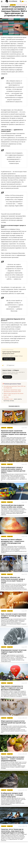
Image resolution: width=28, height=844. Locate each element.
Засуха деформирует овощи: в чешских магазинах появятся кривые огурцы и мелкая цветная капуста (13, 470)
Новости (3, 427)
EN (24, 1)
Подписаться (7, 377)
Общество (12, 4)
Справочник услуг (8, 399)
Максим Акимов (23, 4)
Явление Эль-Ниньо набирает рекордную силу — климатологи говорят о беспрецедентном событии (12, 542)
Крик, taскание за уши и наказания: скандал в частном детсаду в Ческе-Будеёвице (14, 615)
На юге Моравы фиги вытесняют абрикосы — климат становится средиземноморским (12, 758)
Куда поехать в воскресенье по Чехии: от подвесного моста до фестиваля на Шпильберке (12, 688)
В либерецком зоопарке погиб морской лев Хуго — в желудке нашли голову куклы (12, 795)
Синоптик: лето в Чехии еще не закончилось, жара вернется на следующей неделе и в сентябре (12, 831)
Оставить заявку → (9, 359)
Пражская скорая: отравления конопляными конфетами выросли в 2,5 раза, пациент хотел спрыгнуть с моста (14, 433)
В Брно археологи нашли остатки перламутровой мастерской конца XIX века (13, 722)
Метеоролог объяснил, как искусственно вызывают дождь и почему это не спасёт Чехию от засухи (13, 580)
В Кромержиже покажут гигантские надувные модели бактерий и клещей (13, 652)
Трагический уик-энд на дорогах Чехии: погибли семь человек (12, 506)
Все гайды (6, 397)
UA (26, 1)
